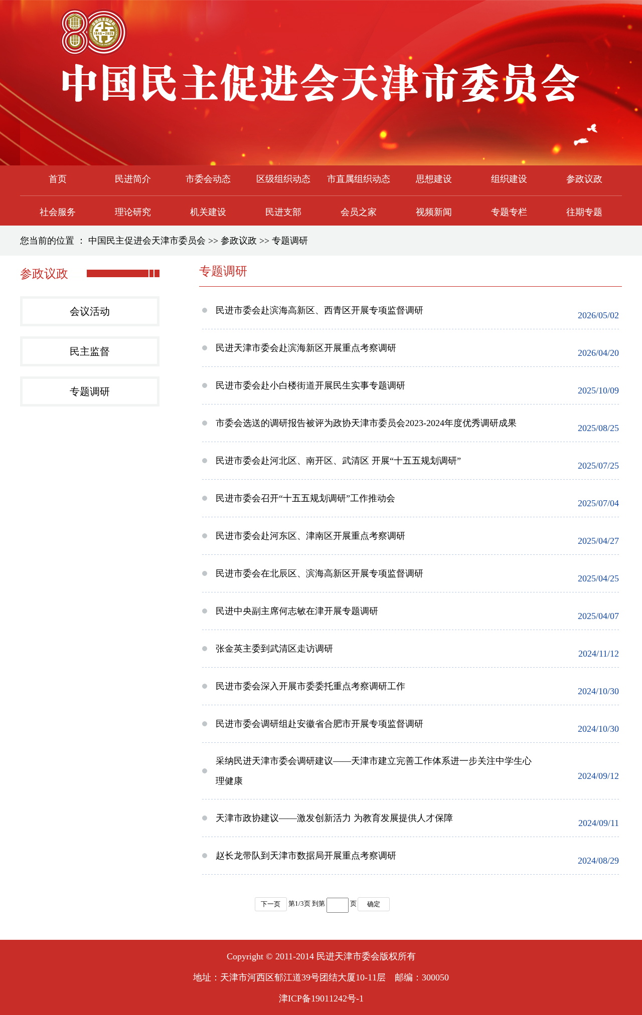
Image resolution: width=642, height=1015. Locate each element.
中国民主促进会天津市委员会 (147, 241)
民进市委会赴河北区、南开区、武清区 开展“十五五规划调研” (338, 461)
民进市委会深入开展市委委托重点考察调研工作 (310, 686)
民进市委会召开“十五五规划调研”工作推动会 (305, 498)
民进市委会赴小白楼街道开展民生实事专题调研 (310, 385)
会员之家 (359, 212)
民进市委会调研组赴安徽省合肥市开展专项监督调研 (319, 724)
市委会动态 (208, 179)
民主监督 (90, 351)
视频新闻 (434, 212)
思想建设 (434, 179)
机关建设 (208, 212)
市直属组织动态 (358, 179)
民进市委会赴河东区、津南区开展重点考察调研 (310, 536)
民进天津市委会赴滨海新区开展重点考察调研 (306, 348)
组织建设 (509, 179)
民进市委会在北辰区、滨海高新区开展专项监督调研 (319, 573)
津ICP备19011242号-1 (321, 998)
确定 (373, 904)
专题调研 (290, 241)
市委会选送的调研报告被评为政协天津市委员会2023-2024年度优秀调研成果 (366, 423)
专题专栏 (509, 212)
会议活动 (90, 311)
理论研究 (133, 212)
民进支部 (283, 212)
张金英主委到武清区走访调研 (274, 649)
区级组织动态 (283, 179)
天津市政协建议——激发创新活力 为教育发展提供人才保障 (334, 818)
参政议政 (584, 179)
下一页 (270, 904)
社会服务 (58, 212)
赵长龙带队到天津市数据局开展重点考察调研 (306, 856)
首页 (58, 179)
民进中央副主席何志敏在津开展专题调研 (297, 611)
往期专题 (584, 212)
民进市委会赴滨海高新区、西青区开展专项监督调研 (319, 310)
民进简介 (133, 179)
